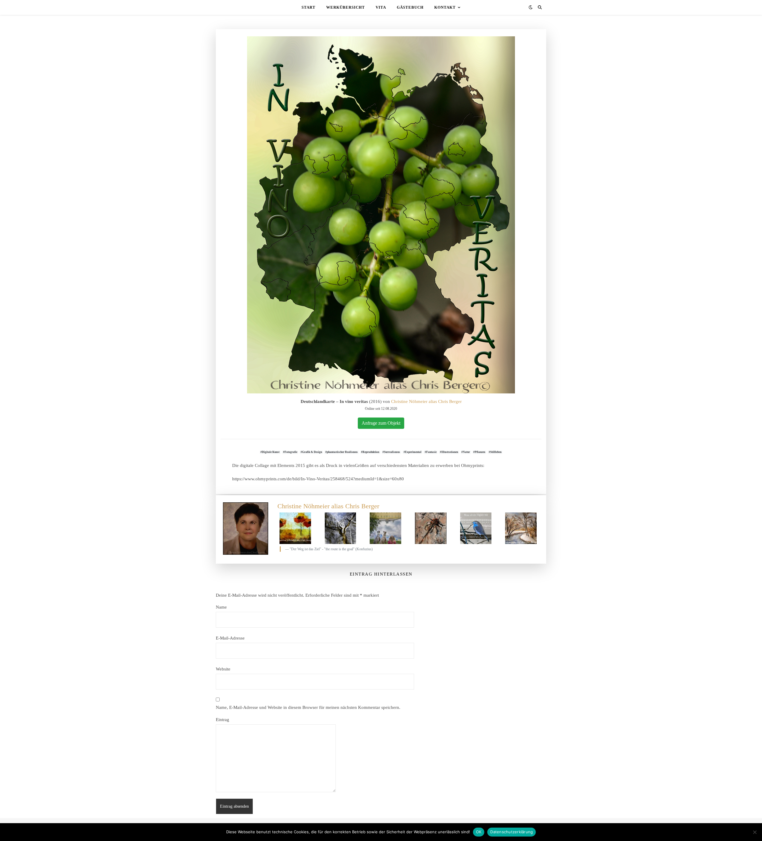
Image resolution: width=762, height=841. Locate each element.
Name (221, 607)
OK (479, 831)
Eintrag (222, 719)
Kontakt (445, 7)
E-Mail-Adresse (230, 638)
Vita (381, 7)
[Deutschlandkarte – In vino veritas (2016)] (381, 214)
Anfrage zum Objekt (381, 423)
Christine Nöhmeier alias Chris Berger (426, 401)
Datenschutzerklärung (511, 831)
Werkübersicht (345, 7)
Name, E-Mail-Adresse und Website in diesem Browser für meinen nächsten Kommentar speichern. (308, 707)
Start (309, 7)
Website (223, 669)
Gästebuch (410, 7)
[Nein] (755, 832)
